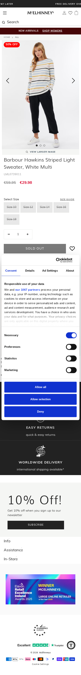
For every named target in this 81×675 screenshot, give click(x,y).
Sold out (35, 248)
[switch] (71, 347)
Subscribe (36, 525)
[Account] (64, 13)
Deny (40, 411)
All (17, 37)
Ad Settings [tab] (50, 270)
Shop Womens (52, 31)
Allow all (40, 387)
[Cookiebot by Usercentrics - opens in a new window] (60, 260)
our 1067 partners (27, 289)
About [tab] (70, 270)
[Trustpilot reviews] (40, 645)
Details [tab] (29, 270)
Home (7, 37)
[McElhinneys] (40, 13)
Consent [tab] (11, 270)
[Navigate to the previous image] (7, 79)
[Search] (3, 22)
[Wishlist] (70, 14)
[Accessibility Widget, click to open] (71, 645)
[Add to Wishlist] (72, 248)
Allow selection (40, 399)
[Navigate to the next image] (73, 81)
